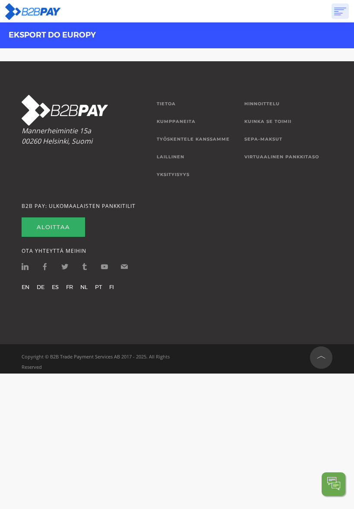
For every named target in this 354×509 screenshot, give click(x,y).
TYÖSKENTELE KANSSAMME (193, 139)
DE (40, 286)
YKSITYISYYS (173, 174)
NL (84, 286)
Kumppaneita (176, 121)
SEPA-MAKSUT (263, 139)
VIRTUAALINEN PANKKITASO (281, 157)
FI (111, 286)
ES (55, 286)
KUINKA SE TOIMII (267, 121)
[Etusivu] (32, 11)
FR (69, 286)
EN (25, 286)
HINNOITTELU (262, 104)
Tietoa (166, 104)
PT (98, 286)
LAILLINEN (170, 157)
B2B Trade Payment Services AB (85, 356)
